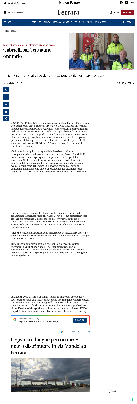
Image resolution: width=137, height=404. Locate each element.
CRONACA (57, 22)
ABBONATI (127, 13)
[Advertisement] (31, 104)
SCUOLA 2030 (100, 22)
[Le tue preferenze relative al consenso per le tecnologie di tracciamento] (132, 399)
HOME (33, 22)
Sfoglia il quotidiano (16, 13)
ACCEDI (117, 13)
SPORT (66, 22)
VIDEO (89, 22)
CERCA (130, 22)
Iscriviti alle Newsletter (17, 3)
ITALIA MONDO (44, 22)
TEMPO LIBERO (77, 22)
